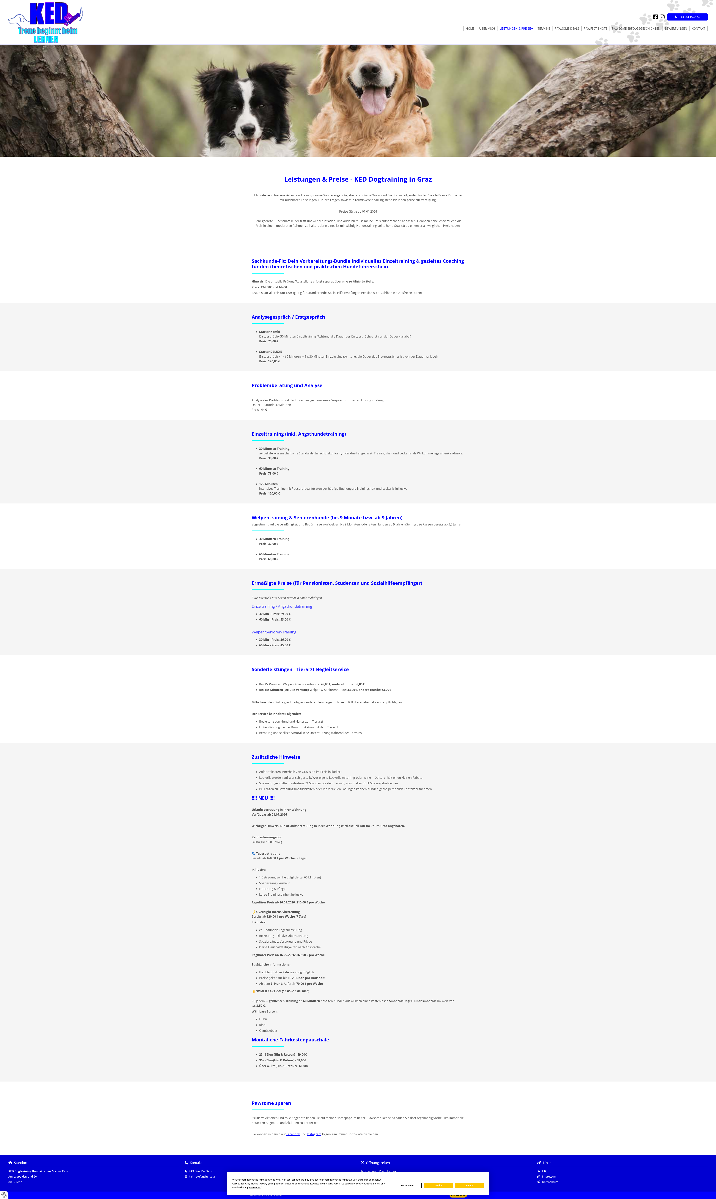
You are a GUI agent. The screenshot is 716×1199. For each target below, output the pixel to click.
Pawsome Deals (567, 28)
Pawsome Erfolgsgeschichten (636, 28)
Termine (544, 28)
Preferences (407, 1185)
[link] (516, 28)
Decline (438, 1185)
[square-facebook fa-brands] (655, 17)
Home (470, 28)
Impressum (549, 1176)
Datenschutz (550, 1182)
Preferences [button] (255, 1187)
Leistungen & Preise (515, 28)
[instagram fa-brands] (662, 17)
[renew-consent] (4, 1195)
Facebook (293, 1134)
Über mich (487, 28)
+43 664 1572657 (200, 1171)
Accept (469, 1185)
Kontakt (698, 28)
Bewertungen (676, 28)
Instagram (314, 1134)
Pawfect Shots (595, 28)
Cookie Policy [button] (332, 1183)
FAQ (544, 1171)
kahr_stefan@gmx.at (202, 1176)
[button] (687, 17)
